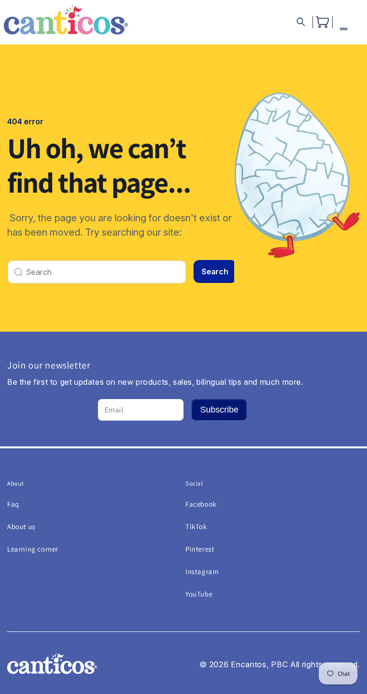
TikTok (196, 526)
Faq (13, 504)
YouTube (198, 593)
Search (215, 271)
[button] (301, 22)
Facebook (200, 504)
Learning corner (32, 548)
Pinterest (199, 548)
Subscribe (219, 409)
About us (21, 526)
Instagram (201, 571)
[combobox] (97, 271)
